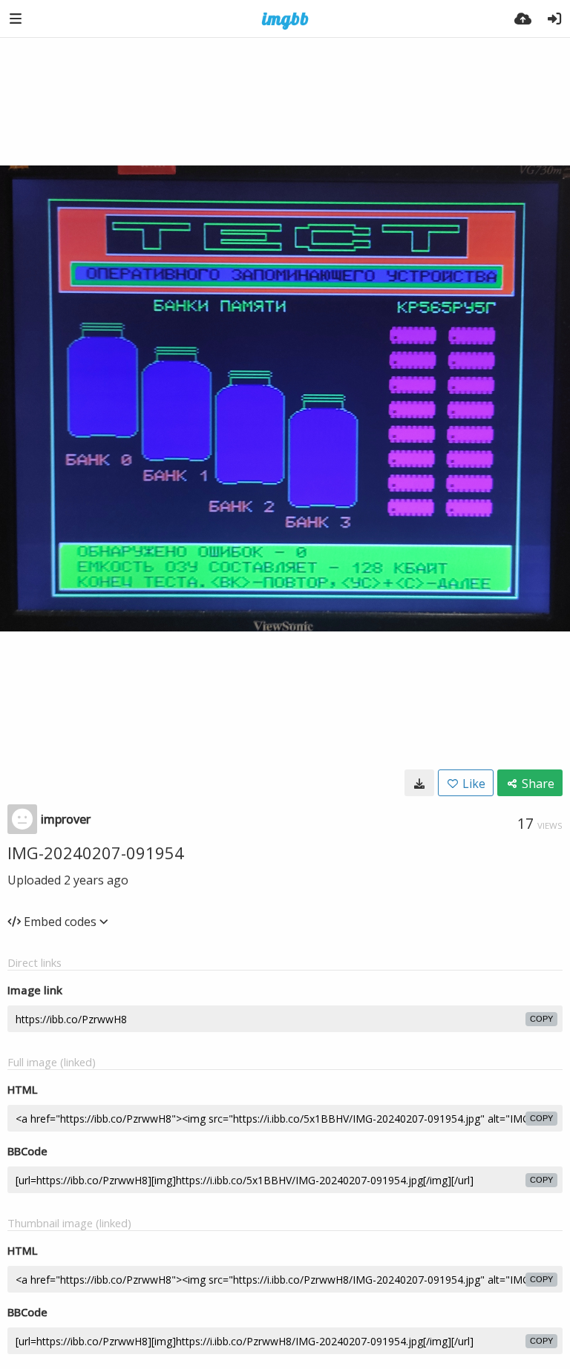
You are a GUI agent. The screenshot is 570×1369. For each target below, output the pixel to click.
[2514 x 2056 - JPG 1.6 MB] (419, 782)
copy (541, 1018)
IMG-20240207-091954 (95, 852)
